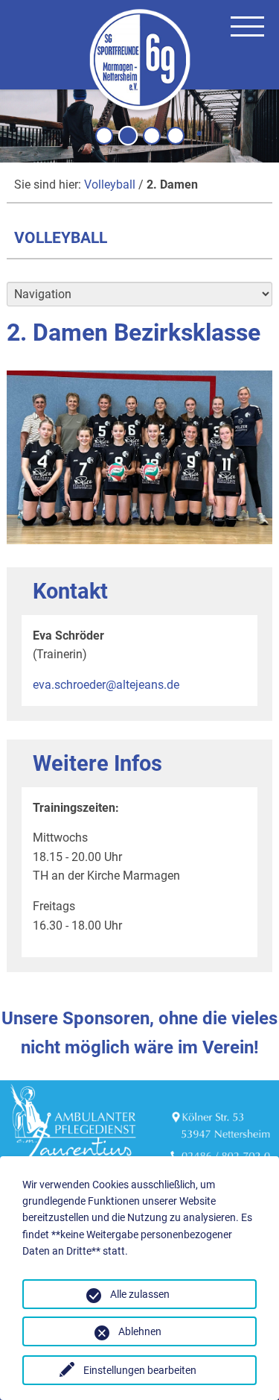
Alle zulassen (140, 1294)
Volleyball (109, 184)
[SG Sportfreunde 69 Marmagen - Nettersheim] (140, 61)
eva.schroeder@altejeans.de (106, 685)
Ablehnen (139, 1331)
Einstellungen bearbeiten (139, 1370)
